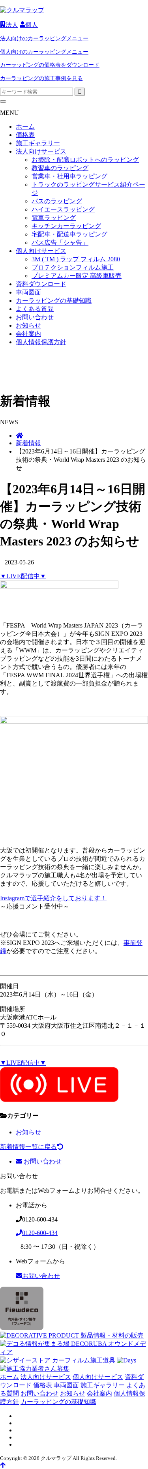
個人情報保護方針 (41, 342)
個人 (31, 24)
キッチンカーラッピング (66, 226)
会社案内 (28, 333)
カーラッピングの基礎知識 (54, 300)
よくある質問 (35, 308)
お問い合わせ (35, 317)
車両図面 (28, 292)
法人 (12, 24)
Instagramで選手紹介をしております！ (53, 898)
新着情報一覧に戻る (28, 1146)
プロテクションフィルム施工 (73, 267)
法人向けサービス (41, 151)
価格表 (25, 134)
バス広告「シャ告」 (60, 242)
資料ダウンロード (41, 284)
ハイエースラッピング (63, 209)
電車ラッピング (54, 217)
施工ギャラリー (38, 143)
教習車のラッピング (60, 168)
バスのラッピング (57, 201)
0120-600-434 (40, 1232)
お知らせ (28, 325)
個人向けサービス (41, 250)
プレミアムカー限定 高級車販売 (77, 275)
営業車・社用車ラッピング (69, 176)
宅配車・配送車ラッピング (69, 234)
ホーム (25, 126)
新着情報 (28, 443)
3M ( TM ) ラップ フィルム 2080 (76, 259)
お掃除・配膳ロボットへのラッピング (85, 159)
